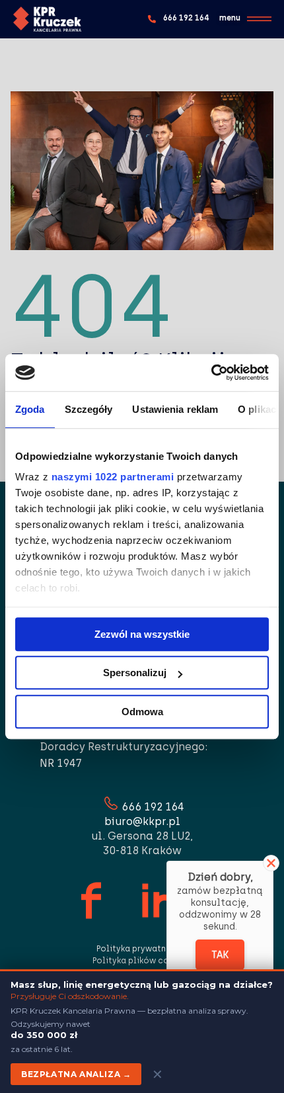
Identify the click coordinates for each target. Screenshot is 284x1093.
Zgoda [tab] (30, 409)
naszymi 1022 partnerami (113, 476)
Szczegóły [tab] (89, 409)
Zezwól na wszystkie (142, 634)
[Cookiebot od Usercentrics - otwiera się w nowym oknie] (211, 372)
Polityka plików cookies (142, 960)
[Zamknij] (271, 863)
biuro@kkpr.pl (142, 821)
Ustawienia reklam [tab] (175, 409)
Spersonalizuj (134, 672)
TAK (220, 955)
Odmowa (142, 711)
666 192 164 (153, 807)
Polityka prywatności (141, 948)
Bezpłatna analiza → (76, 1074)
